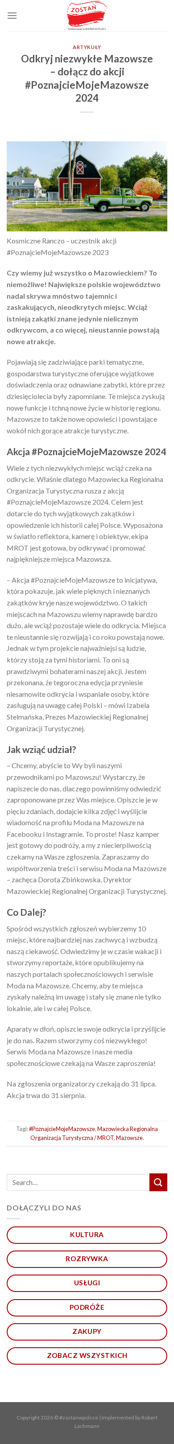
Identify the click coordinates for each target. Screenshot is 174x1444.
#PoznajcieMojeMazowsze (62, 1128)
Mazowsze (129, 1137)
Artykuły (87, 47)
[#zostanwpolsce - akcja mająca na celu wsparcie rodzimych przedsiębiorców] (87, 16)
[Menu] (12, 15)
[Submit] (158, 1182)
